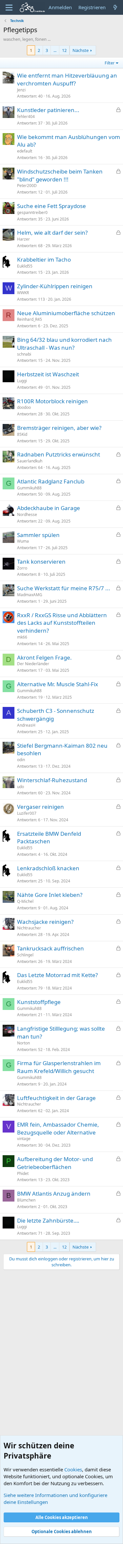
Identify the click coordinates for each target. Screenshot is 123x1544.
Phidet (23, 1173)
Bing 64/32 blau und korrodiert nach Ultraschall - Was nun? (64, 343)
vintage (24, 1138)
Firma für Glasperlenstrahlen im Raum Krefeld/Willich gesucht (59, 1067)
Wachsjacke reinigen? (45, 921)
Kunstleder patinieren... (48, 110)
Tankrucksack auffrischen (50, 948)
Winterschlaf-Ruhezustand (52, 780)
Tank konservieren (41, 561)
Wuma (23, 541)
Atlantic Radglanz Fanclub (50, 481)
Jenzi (21, 90)
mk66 (22, 637)
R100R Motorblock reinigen (52, 401)
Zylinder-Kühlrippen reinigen (54, 286)
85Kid (22, 434)
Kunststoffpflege (39, 1002)
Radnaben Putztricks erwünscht (58, 454)
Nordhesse (27, 514)
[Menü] (9, 7)
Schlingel (25, 955)
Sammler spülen (38, 535)
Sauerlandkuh (29, 461)
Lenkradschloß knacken (48, 868)
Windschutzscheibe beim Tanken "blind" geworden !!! (60, 175)
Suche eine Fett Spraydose (51, 206)
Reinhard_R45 (29, 319)
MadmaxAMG (29, 594)
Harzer (23, 239)
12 (64, 50)
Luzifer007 (26, 813)
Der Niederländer (33, 664)
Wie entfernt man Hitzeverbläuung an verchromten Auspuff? (67, 79)
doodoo (24, 407)
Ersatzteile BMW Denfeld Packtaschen (49, 837)
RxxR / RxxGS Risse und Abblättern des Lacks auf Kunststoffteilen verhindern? (62, 623)
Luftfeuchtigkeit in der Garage (56, 1098)
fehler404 (26, 116)
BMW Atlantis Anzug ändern (54, 1193)
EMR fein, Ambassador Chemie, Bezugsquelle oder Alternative (58, 1128)
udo (20, 786)
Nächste (80, 50)
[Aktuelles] (115, 7)
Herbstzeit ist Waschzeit (48, 374)
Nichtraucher (29, 928)
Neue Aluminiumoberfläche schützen (66, 313)
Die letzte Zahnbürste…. (48, 1220)
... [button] (54, 50)
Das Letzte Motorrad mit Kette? (57, 975)
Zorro (22, 568)
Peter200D (27, 185)
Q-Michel (25, 901)
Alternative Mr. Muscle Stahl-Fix (57, 684)
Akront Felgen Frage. (44, 657)
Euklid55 (24, 266)
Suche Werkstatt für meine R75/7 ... (63, 588)
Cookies (73, 1469)
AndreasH (26, 725)
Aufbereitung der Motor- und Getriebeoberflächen (55, 1163)
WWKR (23, 292)
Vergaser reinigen (40, 806)
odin (21, 759)
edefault (24, 151)
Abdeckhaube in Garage (48, 508)
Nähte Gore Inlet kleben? (49, 895)
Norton (23, 1043)
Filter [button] (109, 63)
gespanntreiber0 (32, 212)
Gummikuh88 (29, 488)
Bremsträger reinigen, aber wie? (59, 428)
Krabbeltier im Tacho (44, 259)
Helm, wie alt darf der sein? (52, 232)
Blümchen (26, 1200)
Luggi (22, 381)
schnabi (24, 354)
